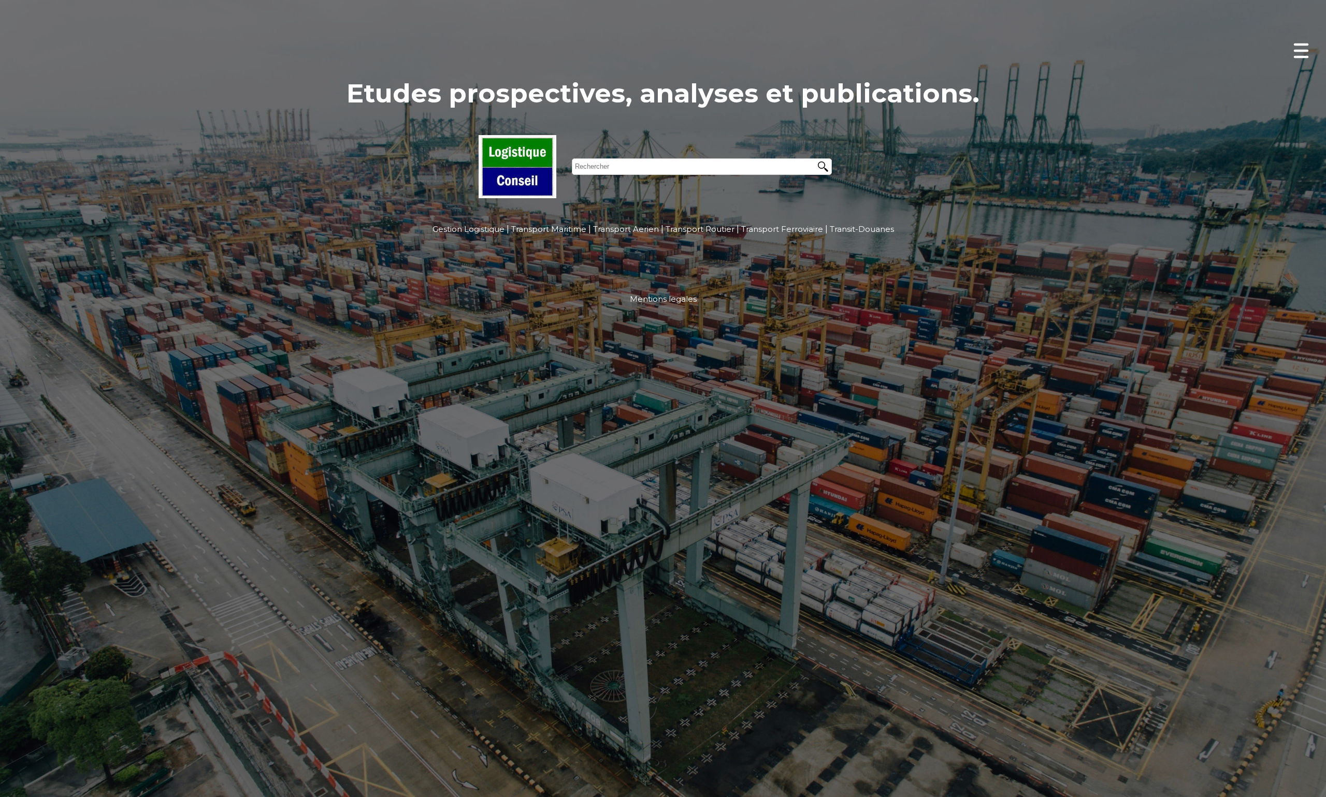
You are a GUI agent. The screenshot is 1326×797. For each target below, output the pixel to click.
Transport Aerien (626, 229)
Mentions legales (663, 299)
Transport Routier (700, 229)
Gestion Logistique (469, 229)
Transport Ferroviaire (782, 229)
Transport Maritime (548, 229)
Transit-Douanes (862, 229)
